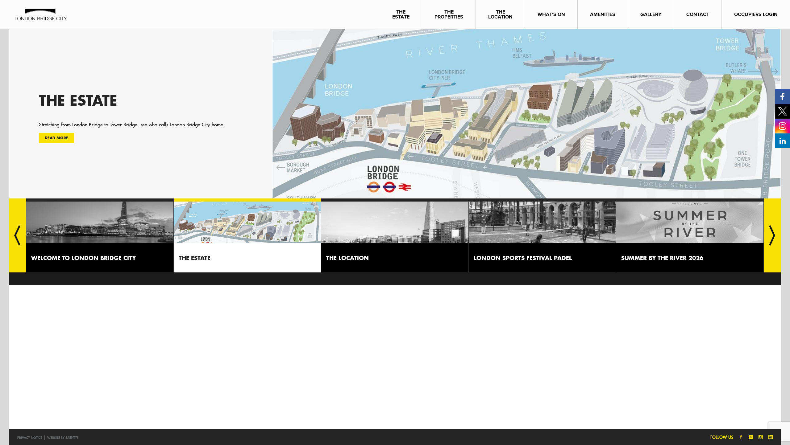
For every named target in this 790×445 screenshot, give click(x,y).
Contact (697, 14)
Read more (56, 138)
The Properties (448, 14)
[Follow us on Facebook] (782, 96)
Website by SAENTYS (63, 437)
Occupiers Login (756, 14)
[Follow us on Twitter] (782, 110)
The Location (500, 14)
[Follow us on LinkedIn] (782, 140)
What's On (551, 14)
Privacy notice (29, 437)
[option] (395, 113)
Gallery (650, 14)
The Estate (401, 14)
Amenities (602, 14)
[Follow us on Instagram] (782, 125)
